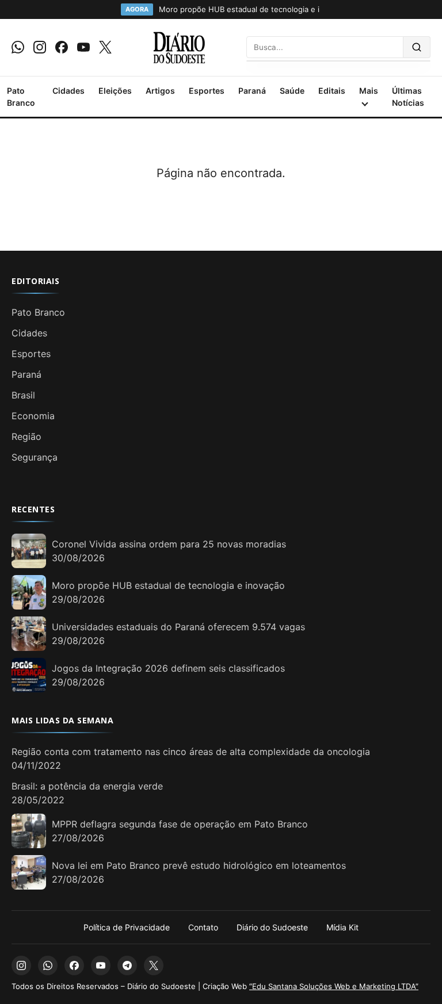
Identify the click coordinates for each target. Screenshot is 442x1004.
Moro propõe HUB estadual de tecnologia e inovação (168, 585)
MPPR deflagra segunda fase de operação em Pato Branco (180, 824)
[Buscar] (416, 47)
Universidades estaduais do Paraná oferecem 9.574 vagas (178, 627)
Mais (368, 90)
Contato (203, 927)
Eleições (115, 90)
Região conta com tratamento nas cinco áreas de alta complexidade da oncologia (191, 751)
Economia (33, 415)
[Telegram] (127, 965)
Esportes (206, 90)
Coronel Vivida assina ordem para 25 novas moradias (169, 544)
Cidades (68, 90)
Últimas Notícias (408, 97)
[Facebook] (61, 47)
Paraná (252, 90)
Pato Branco (21, 97)
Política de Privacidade (126, 927)
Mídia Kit (342, 927)
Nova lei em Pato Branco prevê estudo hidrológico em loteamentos (199, 865)
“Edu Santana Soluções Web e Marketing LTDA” (333, 986)
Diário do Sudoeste (272, 927)
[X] (105, 47)
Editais (331, 90)
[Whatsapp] (18, 47)
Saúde (292, 90)
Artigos (160, 90)
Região (26, 436)
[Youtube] (83, 47)
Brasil (23, 395)
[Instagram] (39, 47)
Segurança (35, 457)
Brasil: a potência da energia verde (87, 786)
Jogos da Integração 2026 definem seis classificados (168, 668)
